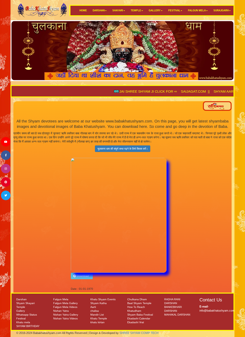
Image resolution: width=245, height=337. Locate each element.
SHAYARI (117, 10)
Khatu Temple (98, 318)
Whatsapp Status (26, 314)
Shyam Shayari (25, 303)
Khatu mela (23, 322)
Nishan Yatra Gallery (65, 314)
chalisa (94, 310)
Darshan (21, 299)
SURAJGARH (221, 10)
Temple (20, 306)
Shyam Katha (98, 303)
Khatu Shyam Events (103, 299)
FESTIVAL (174, 10)
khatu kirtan (97, 322)
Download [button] (83, 275)
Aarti (93, 306)
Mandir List (97, 314)
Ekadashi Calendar (138, 318)
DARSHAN (99, 10)
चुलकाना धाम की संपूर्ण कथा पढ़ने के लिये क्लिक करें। (122, 148)
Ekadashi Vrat (135, 322)
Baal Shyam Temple (139, 303)
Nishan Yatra (61, 310)
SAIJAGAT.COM (179, 91)
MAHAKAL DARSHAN (177, 314)
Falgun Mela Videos (65, 306)
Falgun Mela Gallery (65, 303)
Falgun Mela (60, 299)
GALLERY (155, 10)
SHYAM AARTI (211, 91)
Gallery (20, 310)
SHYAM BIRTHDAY (27, 326)
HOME (83, 10)
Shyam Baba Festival (140, 314)
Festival (21, 318)
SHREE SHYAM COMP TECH (138, 333)
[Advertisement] (40, 215)
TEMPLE (136, 10)
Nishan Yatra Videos (65, 318)
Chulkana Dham (137, 299)
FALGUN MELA (197, 10)
